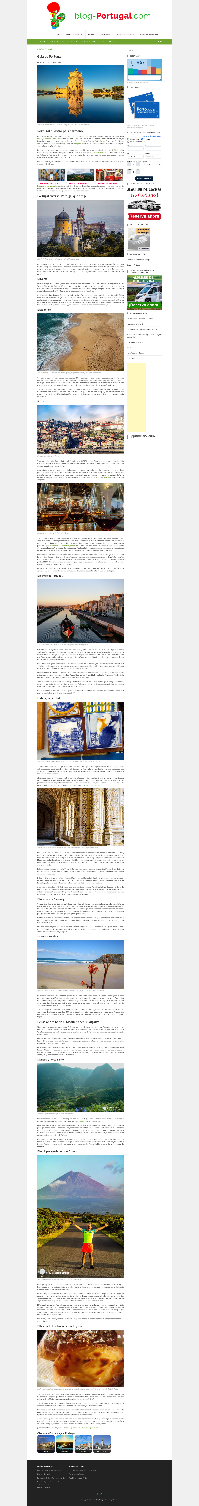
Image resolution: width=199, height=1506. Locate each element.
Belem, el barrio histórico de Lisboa (140, 318)
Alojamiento (105, 35)
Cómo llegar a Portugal (125, 35)
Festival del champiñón (135, 324)
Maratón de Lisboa (134, 358)
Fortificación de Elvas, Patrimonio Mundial (142, 329)
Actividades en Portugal (149, 35)
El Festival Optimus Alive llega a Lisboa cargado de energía (144, 335)
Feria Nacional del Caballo (136, 353)
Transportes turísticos (76, 1474)
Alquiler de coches (89, 42)
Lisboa (111, 42)
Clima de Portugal (133, 265)
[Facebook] (158, 41)
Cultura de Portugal (70, 42)
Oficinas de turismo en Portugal (138, 259)
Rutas (103, 42)
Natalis (129, 347)
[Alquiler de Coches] (144, 220)
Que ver (42, 42)
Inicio (58, 35)
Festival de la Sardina (135, 342)
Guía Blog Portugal (44, 49)
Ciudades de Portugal (74, 35)
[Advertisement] (136, 397)
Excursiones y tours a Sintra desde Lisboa (83, 1470)
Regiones (91, 35)
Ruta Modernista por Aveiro (78, 1478)
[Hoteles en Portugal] (138, 250)
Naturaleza (54, 42)
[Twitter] (160, 41)
